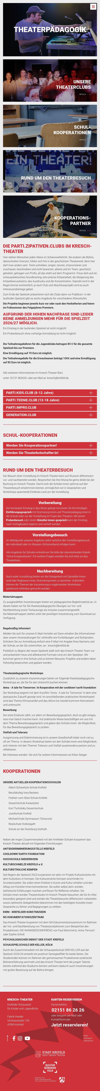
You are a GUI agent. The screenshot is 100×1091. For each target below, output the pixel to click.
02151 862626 (18, 377)
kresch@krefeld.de (58, 377)
